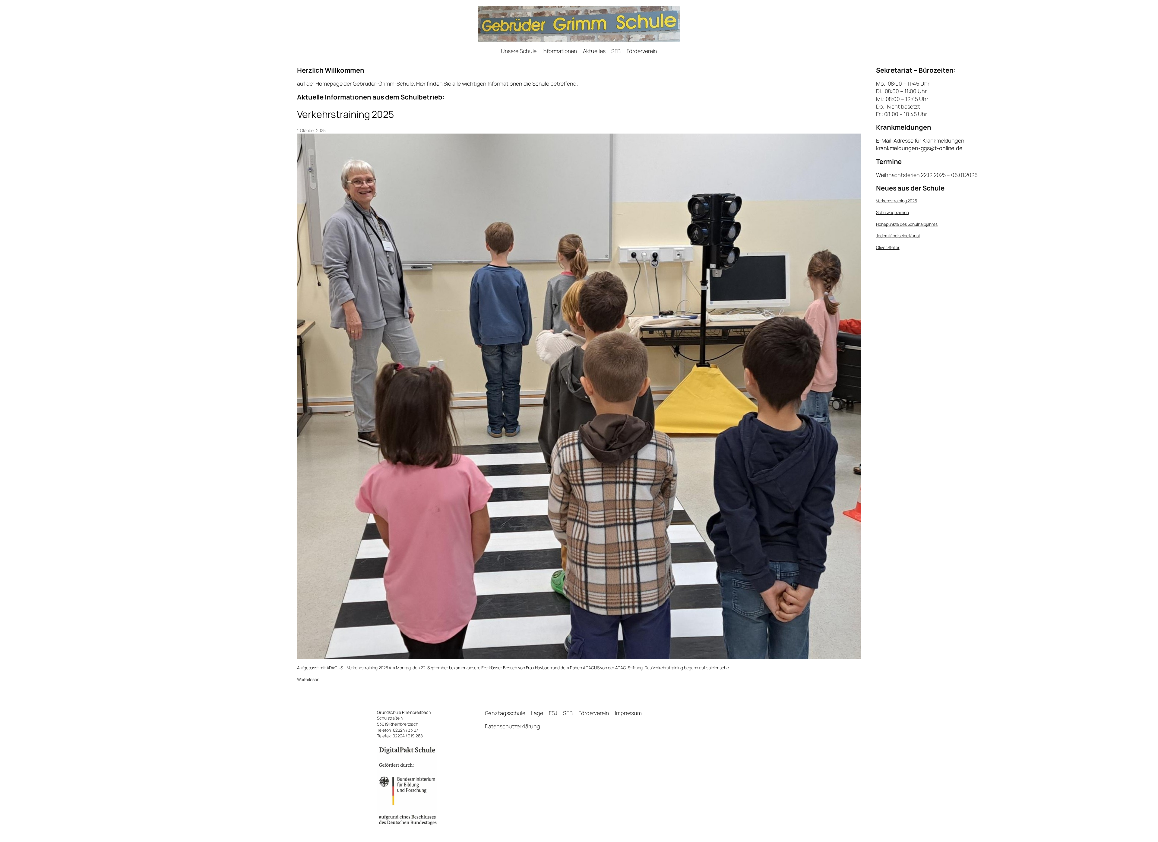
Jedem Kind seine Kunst (898, 235)
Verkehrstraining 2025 (345, 114)
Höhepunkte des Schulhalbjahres (907, 224)
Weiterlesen (308, 679)
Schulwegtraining (892, 212)
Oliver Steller (888, 247)
